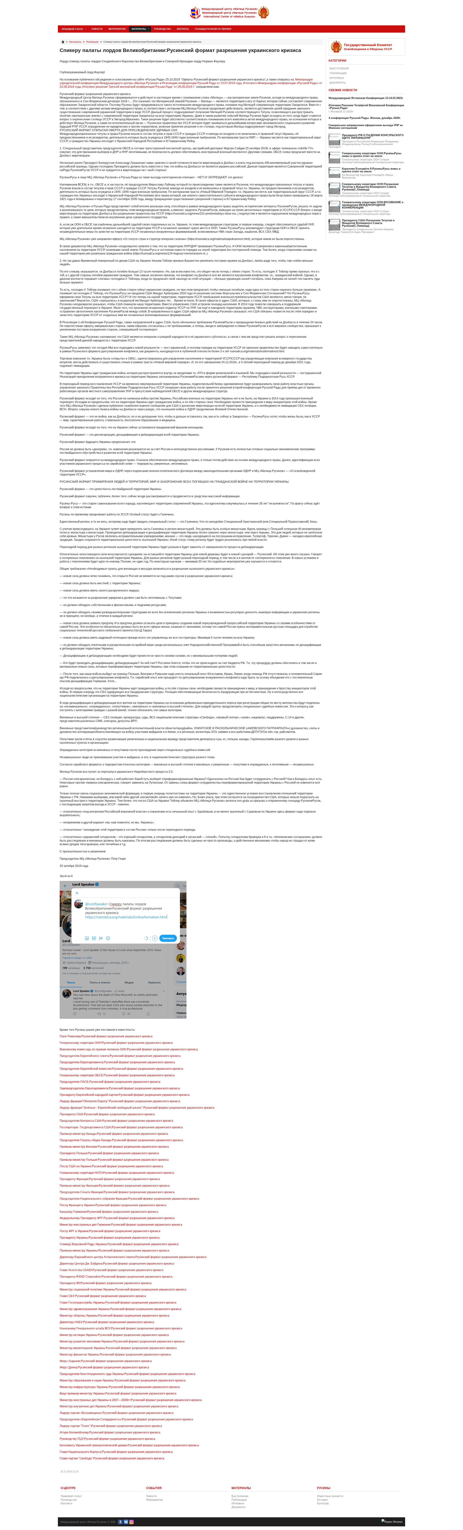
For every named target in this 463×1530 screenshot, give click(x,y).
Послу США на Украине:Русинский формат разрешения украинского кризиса (111, 1166)
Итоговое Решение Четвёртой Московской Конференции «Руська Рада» (366, 106)
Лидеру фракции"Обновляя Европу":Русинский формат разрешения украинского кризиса (120, 1101)
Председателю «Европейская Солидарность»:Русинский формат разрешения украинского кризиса (126, 1419)
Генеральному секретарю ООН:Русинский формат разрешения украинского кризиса (116, 1042)
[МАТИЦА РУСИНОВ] (230, 13)
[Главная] (62, 42)
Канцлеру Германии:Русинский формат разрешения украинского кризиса (109, 1211)
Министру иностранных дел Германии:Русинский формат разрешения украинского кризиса (121, 1224)
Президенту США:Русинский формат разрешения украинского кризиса (107, 1114)
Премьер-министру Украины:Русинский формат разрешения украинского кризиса (114, 1250)
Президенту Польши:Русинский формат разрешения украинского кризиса (109, 1153)
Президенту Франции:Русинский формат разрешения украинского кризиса (110, 1179)
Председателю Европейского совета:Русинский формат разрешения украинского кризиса (120, 1055)
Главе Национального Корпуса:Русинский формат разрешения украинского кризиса (116, 1451)
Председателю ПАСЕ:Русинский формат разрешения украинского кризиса (110, 1081)
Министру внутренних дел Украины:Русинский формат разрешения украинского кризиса (119, 1406)
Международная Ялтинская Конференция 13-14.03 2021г (366, 97)
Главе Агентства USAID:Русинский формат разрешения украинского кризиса (111, 1270)
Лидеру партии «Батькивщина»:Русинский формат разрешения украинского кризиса (116, 1412)
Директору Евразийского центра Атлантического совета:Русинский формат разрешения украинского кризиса (133, 1257)
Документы (338, 82)
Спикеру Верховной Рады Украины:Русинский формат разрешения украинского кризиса (119, 1244)
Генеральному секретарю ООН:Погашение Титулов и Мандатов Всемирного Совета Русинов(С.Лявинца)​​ (370, 186)
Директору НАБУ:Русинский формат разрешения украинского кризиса (107, 1322)
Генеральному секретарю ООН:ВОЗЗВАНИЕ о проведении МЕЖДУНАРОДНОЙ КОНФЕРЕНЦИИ (372, 205)
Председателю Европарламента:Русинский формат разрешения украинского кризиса (117, 1062)
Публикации (338, 73)
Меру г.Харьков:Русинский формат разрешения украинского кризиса (106, 1361)
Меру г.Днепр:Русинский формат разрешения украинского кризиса (104, 1367)
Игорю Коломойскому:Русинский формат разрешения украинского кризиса (110, 1432)
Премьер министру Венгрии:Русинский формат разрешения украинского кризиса (114, 1146)
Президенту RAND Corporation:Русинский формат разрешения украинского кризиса (116, 1276)
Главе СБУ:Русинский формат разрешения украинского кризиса (103, 1296)
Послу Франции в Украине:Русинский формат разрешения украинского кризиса (113, 1205)
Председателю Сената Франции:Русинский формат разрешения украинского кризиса (117, 1192)
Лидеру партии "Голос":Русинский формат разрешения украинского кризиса (111, 1425)
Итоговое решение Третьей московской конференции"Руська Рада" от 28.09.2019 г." (138, 86)
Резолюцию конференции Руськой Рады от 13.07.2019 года (202, 83)
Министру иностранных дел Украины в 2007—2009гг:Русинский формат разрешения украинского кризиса (131, 1400)
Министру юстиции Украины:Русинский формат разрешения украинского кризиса (114, 1334)
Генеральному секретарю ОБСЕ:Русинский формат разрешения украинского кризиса (117, 1075)
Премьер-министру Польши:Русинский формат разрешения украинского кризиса (114, 1159)
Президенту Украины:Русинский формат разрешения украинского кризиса (110, 1237)
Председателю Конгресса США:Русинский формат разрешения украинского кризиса (116, 1120)
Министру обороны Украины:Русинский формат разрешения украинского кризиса (114, 1315)
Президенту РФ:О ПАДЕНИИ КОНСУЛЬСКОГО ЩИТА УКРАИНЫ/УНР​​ (373, 136)
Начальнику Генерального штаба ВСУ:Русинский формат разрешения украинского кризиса (121, 1328)
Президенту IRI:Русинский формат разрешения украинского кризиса (106, 1283)
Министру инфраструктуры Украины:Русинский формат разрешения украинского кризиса (120, 1386)
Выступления (339, 68)
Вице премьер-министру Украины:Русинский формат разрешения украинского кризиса (118, 1393)
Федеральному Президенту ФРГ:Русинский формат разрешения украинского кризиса (117, 1218)
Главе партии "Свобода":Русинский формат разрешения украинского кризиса (112, 1458)
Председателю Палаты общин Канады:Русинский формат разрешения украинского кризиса (121, 1140)
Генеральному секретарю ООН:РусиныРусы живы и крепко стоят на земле (371, 154)
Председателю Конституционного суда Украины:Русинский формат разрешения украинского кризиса (127, 1373)
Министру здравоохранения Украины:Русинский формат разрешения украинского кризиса (120, 1309)
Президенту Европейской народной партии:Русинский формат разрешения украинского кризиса (125, 1094)
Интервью (337, 77)
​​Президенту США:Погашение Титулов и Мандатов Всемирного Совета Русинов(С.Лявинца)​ (368, 223)
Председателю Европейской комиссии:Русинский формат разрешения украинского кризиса (121, 1068)
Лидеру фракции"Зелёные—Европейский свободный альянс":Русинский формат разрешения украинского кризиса (137, 1107)
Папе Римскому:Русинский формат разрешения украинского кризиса (106, 1036)
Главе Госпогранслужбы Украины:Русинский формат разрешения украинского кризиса (118, 1302)
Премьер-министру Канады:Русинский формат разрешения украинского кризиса (114, 1133)
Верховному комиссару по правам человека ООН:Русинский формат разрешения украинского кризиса (129, 1049)
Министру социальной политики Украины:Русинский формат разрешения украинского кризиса (123, 1289)
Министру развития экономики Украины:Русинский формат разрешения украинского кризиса (122, 1341)
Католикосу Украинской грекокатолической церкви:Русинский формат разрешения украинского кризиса (129, 1445)
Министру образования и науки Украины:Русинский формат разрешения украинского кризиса (123, 1380)
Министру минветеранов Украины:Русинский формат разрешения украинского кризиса (118, 1348)
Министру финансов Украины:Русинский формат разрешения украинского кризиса (115, 1354)
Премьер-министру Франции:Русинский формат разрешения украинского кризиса (115, 1185)
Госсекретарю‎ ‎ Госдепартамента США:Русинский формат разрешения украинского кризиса (121, 1127)
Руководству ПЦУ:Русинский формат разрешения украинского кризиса (107, 1438)
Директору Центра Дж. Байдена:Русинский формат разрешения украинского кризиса (117, 1263)
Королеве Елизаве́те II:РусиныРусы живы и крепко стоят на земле (371, 170)
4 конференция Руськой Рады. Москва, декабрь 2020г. (365, 117)
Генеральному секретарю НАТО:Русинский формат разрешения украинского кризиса (117, 1172)
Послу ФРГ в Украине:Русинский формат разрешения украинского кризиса (110, 1231)
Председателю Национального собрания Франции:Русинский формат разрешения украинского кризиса (129, 1198)
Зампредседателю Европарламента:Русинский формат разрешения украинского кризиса (120, 1088)
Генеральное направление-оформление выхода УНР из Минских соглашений (366, 126)
